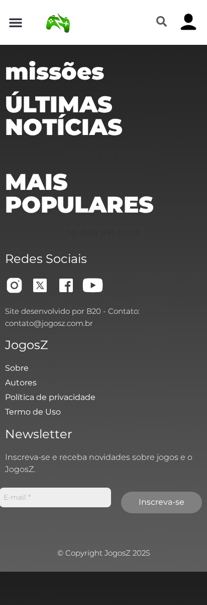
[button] (15, 22)
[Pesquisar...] (161, 22)
